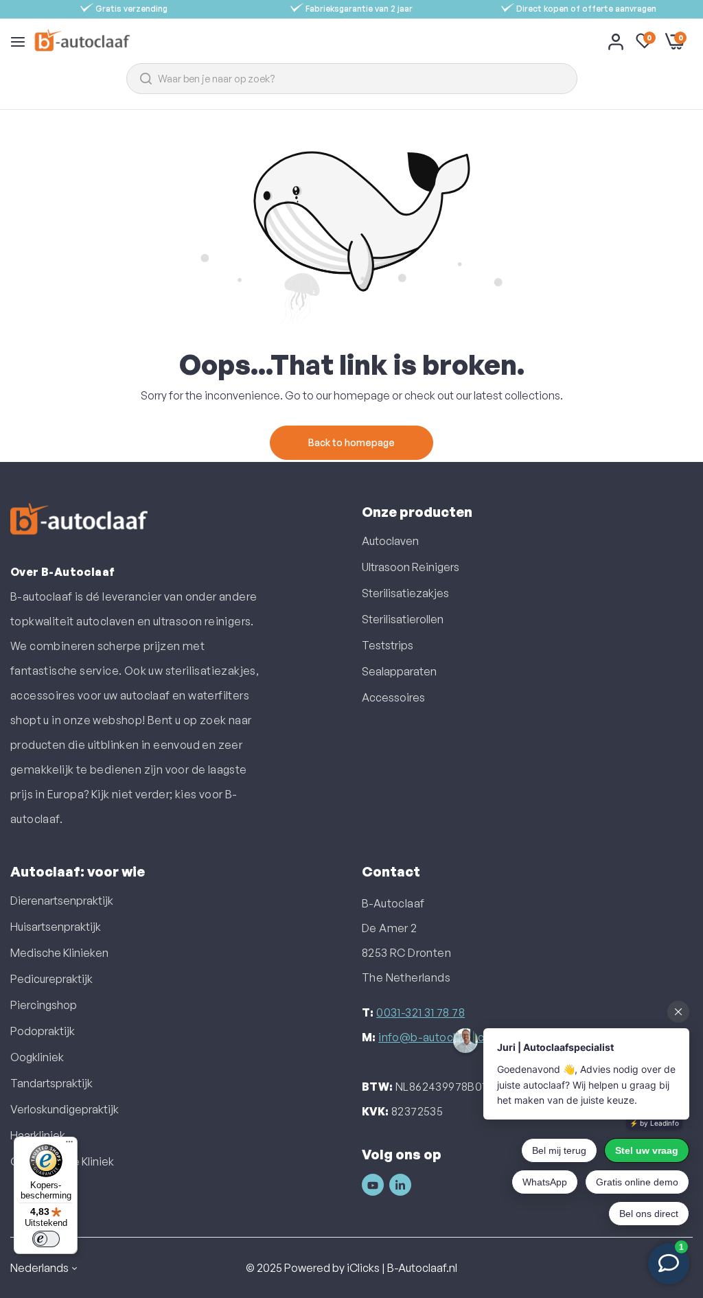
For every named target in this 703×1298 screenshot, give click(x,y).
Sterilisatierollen (402, 619)
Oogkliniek (37, 1057)
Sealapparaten (399, 671)
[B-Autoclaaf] (82, 41)
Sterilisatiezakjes (405, 593)
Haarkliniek (37, 1135)
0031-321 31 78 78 (420, 1012)
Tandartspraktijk (51, 1083)
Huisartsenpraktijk (55, 927)
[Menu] (69, 1145)
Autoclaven (390, 541)
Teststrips (387, 645)
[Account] (615, 41)
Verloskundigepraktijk (64, 1109)
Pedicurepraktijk (51, 979)
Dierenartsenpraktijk (61, 900)
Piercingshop (43, 1005)
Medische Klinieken (59, 953)
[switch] (46, 1239)
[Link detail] (372, 1185)
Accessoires (393, 697)
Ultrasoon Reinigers (410, 567)
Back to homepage (351, 442)
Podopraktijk (42, 1031)
